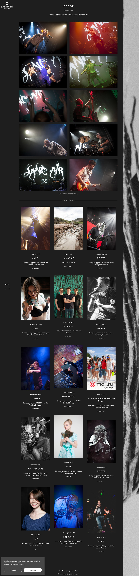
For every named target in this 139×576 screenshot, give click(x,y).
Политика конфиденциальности (68, 574)
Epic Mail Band (35, 468)
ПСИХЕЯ (101, 258)
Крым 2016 (68, 258)
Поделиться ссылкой (70, 194)
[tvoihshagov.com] (7, 5)
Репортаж (68, 266)
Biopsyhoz (68, 536)
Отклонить (13, 570)
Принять (33, 570)
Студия (68, 336)
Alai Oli (35, 258)
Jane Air (101, 328)
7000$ (101, 541)
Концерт (35, 268)
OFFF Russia (68, 396)
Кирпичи (68, 326)
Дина (35, 328)
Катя (68, 466)
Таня (35, 538)
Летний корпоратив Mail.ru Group (101, 399)
